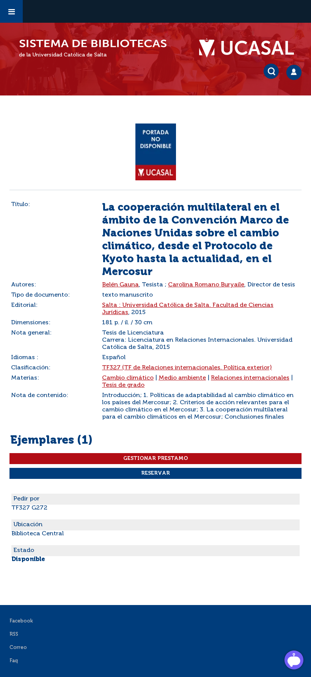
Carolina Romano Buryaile (206, 285)
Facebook (21, 621)
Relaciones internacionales (250, 378)
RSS (13, 634)
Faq (13, 660)
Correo (18, 647)
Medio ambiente (182, 378)
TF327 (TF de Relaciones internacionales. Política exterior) (187, 368)
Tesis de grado (123, 385)
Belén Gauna (120, 285)
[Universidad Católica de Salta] (250, 48)
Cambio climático (128, 378)
